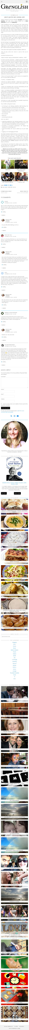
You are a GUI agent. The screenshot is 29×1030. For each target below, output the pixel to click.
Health (14, 655)
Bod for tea (8, 235)
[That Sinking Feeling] (7, 176)
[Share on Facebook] (7, 185)
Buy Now (4, 493)
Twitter (16, 1026)
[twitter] (11, 416)
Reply (3, 215)
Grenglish (10, 1026)
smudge (14, 671)
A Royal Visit (21, 182)
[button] (27, 1)
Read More (17, 493)
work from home (12, 187)
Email (2, 394)
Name (2, 389)
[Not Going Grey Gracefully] (21, 164)
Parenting (14, 661)
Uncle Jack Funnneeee (22, 192)
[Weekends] (7, 164)
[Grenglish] (14, 4)
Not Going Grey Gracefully (21, 170)
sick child (4, 187)
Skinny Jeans (6, 192)
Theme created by (14, 1028)
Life (14, 657)
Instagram (21, 1026)
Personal (14, 663)
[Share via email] (5, 185)
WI (14, 676)
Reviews (14, 667)
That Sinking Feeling (7, 182)
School (14, 669)
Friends (14, 651)
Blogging (14, 642)
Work (14, 678)
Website (2, 399)
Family (14, 648)
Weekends (7, 169)
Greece (14, 653)
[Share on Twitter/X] (8, 185)
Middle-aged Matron (11, 312)
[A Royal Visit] (21, 176)
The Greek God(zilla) (14, 672)
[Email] (18, 416)
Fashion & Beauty (14, 650)
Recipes (14, 665)
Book (14, 644)
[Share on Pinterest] (10, 185)
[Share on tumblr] (12, 185)
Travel (14, 674)
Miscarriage (14, 659)
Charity (14, 646)
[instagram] (14, 416)
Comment (3, 376)
